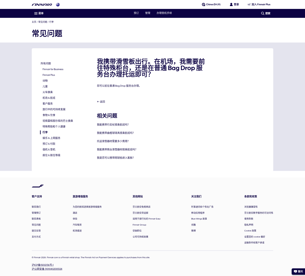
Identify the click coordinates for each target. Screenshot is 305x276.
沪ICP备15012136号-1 (43, 265)
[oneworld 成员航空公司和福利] (58, 5)
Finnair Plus (49, 75)
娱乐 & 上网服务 (51, 138)
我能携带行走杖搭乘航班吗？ (113, 124)
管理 (147, 13)
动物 (45, 80)
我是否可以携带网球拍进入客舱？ (116, 157)
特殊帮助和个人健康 (54, 126)
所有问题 (46, 63)
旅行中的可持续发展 (54, 109)
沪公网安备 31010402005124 (47, 269)
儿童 (45, 86)
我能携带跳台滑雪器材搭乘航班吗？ (117, 149)
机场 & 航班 (49, 98)
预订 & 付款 (49, 143)
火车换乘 (48, 92)
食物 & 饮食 (49, 115)
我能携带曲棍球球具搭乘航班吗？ (116, 133)
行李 (51, 22)
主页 (34, 22)
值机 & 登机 (49, 149)
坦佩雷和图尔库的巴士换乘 (58, 120)
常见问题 (42, 22)
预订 (136, 13)
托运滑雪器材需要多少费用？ (113, 141)
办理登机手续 (164, 13)
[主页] (42, 5)
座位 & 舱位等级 (51, 155)
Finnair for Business (53, 69)
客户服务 (48, 103)
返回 (102, 101)
